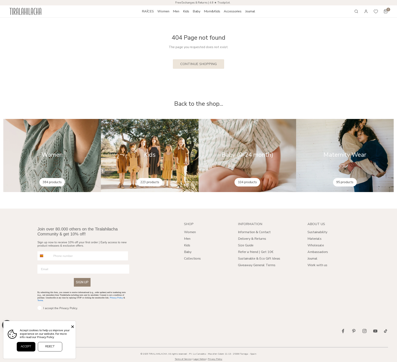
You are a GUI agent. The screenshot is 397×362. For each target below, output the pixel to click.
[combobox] (44, 256)
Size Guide (246, 245)
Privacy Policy (116, 298)
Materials (314, 238)
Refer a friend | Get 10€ (256, 252)
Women (190, 232)
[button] (163, 11)
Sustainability (317, 232)
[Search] (356, 11)
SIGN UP (82, 282)
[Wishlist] (376, 11)
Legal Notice (199, 359)
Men (187, 238)
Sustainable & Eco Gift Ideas (259, 258)
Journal (312, 258)
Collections (192, 258)
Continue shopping (198, 64)
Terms (40, 300)
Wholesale (315, 245)
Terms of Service (183, 359)
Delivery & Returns (252, 238)
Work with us (317, 265)
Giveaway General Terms (256, 265)
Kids (187, 245)
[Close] (73, 326)
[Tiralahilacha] (25, 11)
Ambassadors (317, 252)
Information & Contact (254, 232)
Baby (187, 252)
